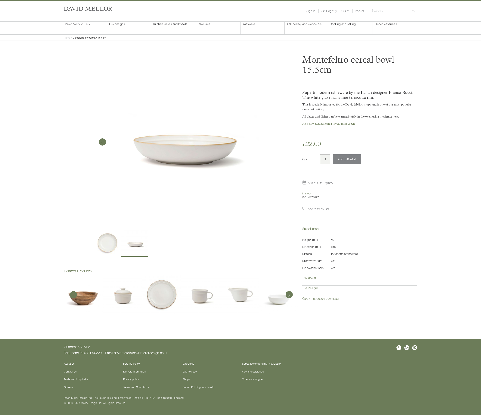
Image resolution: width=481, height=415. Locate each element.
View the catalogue (253, 371)
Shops (186, 379)
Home (67, 37)
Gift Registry (329, 11)
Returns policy (131, 363)
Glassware (248, 24)
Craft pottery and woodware (303, 24)
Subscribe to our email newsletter (261, 363)
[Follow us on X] (398, 347)
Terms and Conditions (136, 387)
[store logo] (88, 9)
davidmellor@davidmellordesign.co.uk (141, 352)
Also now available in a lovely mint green (328, 123)
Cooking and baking (343, 24)
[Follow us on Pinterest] (414, 347)
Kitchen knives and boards (170, 24)
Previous (73, 295)
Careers (68, 387)
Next (288, 295)
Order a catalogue (252, 379)
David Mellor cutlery (77, 24)
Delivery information (134, 371)
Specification (310, 228)
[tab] (359, 231)
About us (69, 363)
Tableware (203, 24)
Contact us (70, 371)
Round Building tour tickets (198, 387)
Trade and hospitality (76, 379)
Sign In (310, 11)
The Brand (309, 277)
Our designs (117, 24)
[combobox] (393, 10)
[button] (345, 11)
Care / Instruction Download (320, 298)
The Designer (310, 288)
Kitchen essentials (385, 24)
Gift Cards (188, 363)
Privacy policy (131, 379)
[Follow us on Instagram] (406, 347)
